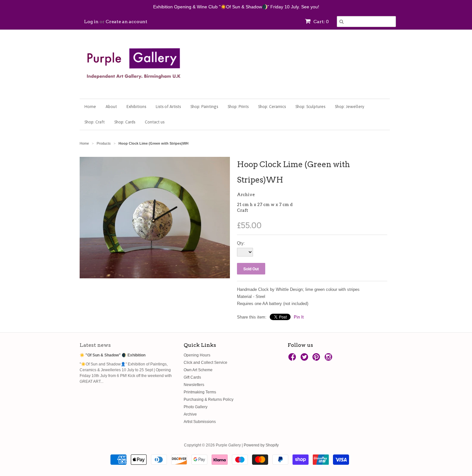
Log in (91, 21)
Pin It (299, 317)
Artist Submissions (200, 421)
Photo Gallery (195, 407)
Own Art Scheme (198, 370)
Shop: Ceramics (272, 106)
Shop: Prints (238, 106)
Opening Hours (197, 355)
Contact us (154, 122)
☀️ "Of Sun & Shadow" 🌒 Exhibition (112, 355)
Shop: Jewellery (349, 106)
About (111, 106)
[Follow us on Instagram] (329, 359)
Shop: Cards (124, 122)
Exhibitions (136, 106)
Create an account (126, 21)
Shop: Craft (94, 122)
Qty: (241, 243)
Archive (246, 194)
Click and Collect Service (205, 362)
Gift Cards (192, 377)
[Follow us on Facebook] (293, 359)
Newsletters (194, 384)
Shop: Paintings (204, 106)
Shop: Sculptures (310, 106)
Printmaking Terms (200, 392)
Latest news (95, 345)
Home (90, 106)
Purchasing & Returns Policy (208, 399)
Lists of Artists (168, 106)
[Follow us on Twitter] (305, 359)
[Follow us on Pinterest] (317, 359)
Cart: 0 (320, 21)
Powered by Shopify (261, 445)
